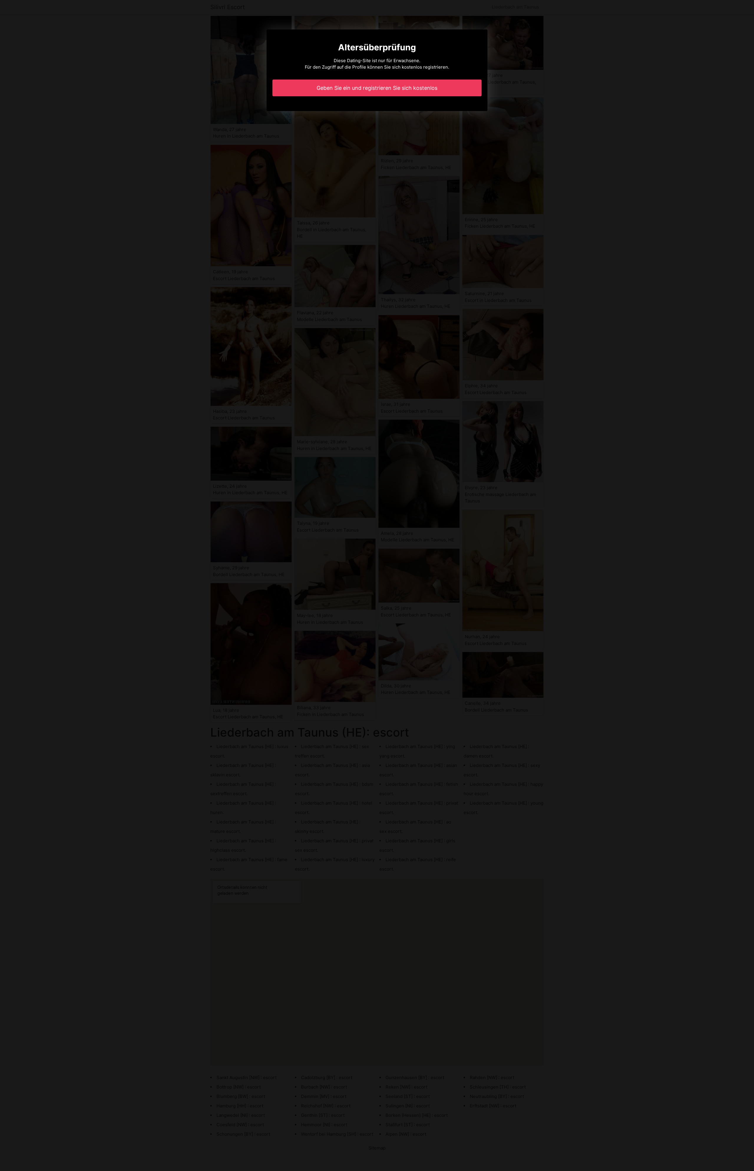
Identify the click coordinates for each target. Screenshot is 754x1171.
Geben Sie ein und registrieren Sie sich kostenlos (377, 88)
